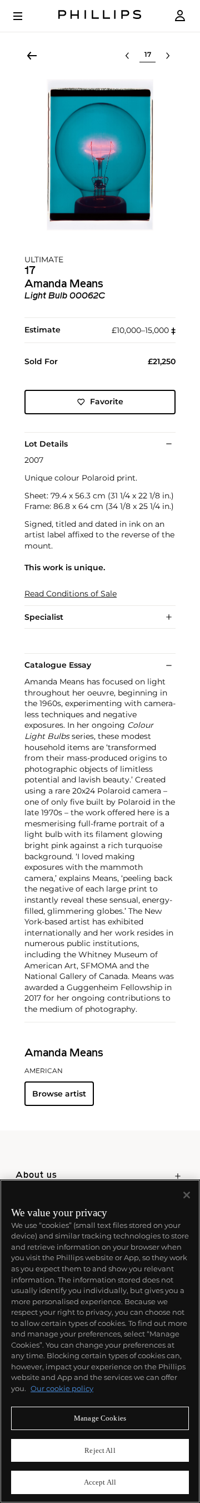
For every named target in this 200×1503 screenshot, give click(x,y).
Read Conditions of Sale (70, 594)
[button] (100, 155)
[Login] (180, 16)
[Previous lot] (127, 55)
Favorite (106, 401)
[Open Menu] (25, 16)
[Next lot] (168, 55)
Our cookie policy (62, 1388)
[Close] (186, 1195)
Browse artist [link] (59, 1094)
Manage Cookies (100, 1418)
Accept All (100, 1482)
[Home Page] (100, 16)
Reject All (99, 1450)
